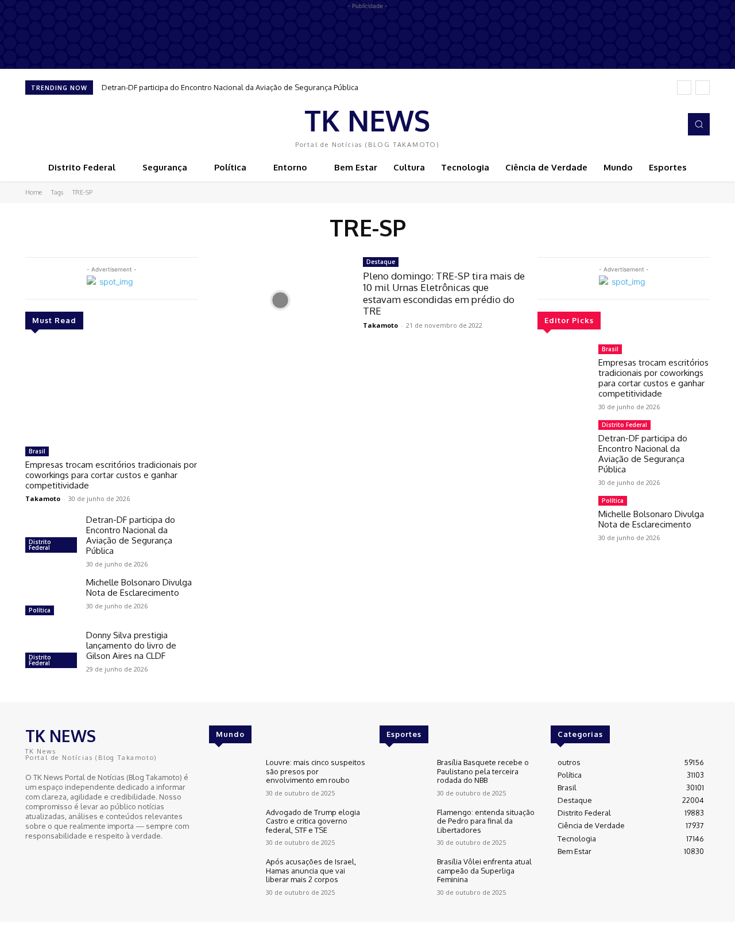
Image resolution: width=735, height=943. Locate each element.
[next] (702, 87)
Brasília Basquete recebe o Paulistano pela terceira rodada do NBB (483, 771)
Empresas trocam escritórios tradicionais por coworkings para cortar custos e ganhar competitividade (111, 475)
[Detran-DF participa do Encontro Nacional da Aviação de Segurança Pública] (51, 535)
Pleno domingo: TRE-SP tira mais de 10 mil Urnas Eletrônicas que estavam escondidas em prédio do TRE (444, 293)
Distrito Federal (40, 545)
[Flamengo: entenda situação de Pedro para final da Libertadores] (403, 827)
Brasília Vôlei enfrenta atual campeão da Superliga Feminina (484, 870)
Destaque (380, 262)
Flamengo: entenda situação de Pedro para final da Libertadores (486, 821)
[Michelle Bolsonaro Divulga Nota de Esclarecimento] (51, 598)
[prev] (684, 87)
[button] (699, 124)
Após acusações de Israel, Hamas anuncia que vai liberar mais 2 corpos (311, 870)
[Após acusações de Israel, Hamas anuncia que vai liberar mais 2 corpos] (233, 876)
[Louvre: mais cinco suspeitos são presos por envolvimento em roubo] (233, 777)
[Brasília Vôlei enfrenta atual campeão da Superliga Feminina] (403, 876)
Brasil (37, 451)
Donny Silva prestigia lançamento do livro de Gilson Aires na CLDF (131, 645)
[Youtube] (65, 856)
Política (40, 610)
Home (33, 192)
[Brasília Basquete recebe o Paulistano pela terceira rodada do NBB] (403, 777)
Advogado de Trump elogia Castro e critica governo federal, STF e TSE (313, 821)
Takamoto (42, 498)
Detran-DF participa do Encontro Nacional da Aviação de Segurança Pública (230, 87)
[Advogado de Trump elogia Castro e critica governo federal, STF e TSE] (233, 827)
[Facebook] (652, 125)
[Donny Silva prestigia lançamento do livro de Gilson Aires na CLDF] (51, 651)
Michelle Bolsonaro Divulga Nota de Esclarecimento (139, 587)
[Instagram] (668, 125)
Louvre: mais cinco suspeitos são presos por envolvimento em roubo (315, 771)
